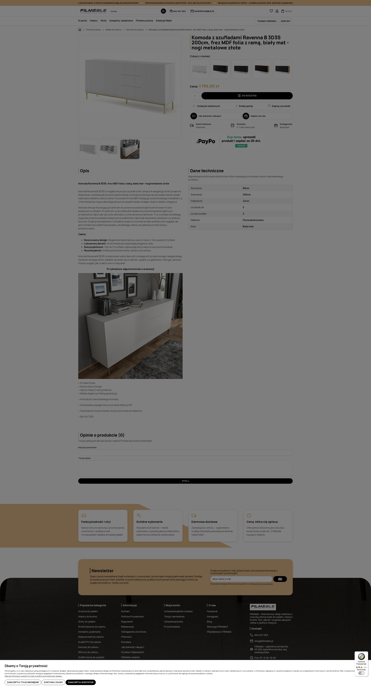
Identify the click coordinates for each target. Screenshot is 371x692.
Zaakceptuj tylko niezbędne (23, 682)
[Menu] (366, 653)
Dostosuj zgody (53, 682)
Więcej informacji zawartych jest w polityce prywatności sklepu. (33, 676)
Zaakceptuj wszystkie (80, 682)
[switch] (361, 673)
